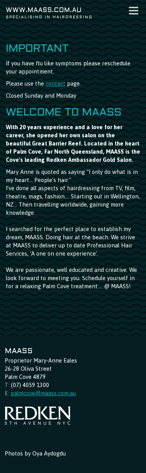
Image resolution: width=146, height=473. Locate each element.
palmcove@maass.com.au (43, 393)
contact (55, 83)
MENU (134, 11)
